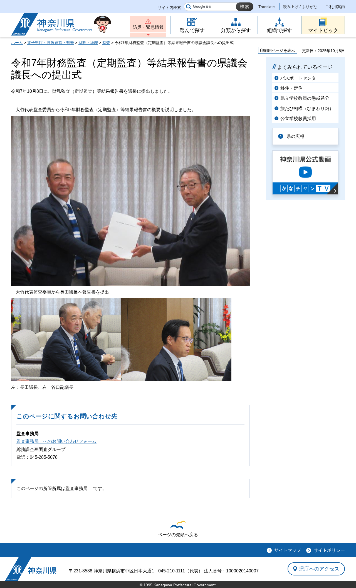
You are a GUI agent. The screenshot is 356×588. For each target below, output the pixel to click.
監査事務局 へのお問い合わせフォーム (56, 441)
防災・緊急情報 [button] (148, 27)
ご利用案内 (335, 6)
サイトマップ (287, 550)
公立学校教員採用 (298, 118)
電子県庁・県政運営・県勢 (50, 42)
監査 (106, 42)
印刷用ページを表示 (277, 50)
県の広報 (295, 136)
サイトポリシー (329, 550)
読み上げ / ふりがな (300, 6)
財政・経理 (88, 42)
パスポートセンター (300, 78)
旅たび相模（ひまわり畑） (307, 108)
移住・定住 (291, 88)
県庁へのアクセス (319, 569)
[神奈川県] (30, 569)
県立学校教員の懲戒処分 (304, 98)
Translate (266, 6)
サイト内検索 (169, 7)
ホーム (17, 42)
